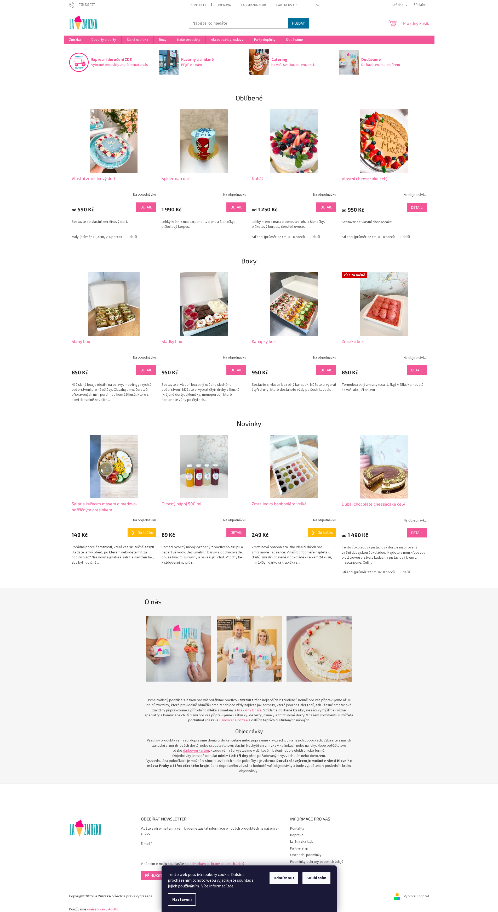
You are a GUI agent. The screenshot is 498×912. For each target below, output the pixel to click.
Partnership (286, 5)
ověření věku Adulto (102, 909)
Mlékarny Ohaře (249, 710)
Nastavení (182, 899)
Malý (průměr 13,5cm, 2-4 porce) (97, 237)
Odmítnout (283, 878)
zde (230, 886)
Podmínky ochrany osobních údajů (316, 861)
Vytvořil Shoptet (416, 896)
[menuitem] (75, 40)
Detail (146, 207)
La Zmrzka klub (253, 5)
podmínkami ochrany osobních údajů (215, 863)
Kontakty (198, 5)
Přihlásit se (156, 875)
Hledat (298, 23)
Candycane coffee (233, 720)
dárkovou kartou (196, 750)
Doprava (224, 5)
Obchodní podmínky (306, 855)
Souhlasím (316, 878)
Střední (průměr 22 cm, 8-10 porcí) (278, 237)
